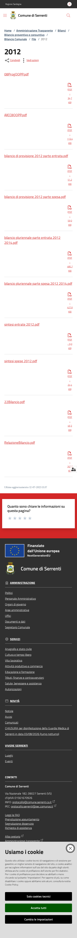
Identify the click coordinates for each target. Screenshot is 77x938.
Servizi (15, 639)
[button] (68, 15)
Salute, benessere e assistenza (23, 683)
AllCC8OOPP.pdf (15, 114)
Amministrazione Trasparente (34, 30)
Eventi (9, 761)
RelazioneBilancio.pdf (19, 442)
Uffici (8, 616)
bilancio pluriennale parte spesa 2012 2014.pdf (38, 283)
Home (7, 30)
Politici (9, 593)
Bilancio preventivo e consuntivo (24, 35)
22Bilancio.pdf (14, 401)
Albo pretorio (12, 836)
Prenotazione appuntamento (22, 819)
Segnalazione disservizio (19, 823)
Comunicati (11, 722)
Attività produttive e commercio (24, 666)
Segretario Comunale (17, 627)
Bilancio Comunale (15, 39)
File (34, 39)
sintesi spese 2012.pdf (20, 360)
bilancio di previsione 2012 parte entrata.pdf (36, 155)
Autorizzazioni (13, 689)
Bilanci (62, 30)
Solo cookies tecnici (38, 896)
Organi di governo (15, 604)
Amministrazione (22, 583)
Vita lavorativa (13, 660)
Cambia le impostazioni (38, 919)
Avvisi (8, 717)
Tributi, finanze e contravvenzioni (24, 677)
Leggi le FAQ (12, 815)
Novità (15, 701)
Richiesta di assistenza (18, 828)
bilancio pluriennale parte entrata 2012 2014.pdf (32, 240)
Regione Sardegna (13, 4)
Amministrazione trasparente (22, 841)
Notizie (9, 711)
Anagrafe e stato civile (18, 649)
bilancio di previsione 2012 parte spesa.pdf (35, 196)
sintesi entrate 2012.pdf (21, 324)
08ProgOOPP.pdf (16, 74)
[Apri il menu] (5, 15)
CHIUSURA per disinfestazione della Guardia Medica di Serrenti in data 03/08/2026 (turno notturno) (37, 731)
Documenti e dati (15, 621)
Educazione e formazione (20, 672)
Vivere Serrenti (16, 745)
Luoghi (9, 755)
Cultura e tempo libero (18, 655)
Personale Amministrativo (20, 598)
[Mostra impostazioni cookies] (73, 469)
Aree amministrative (17, 610)
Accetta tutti (38, 908)
